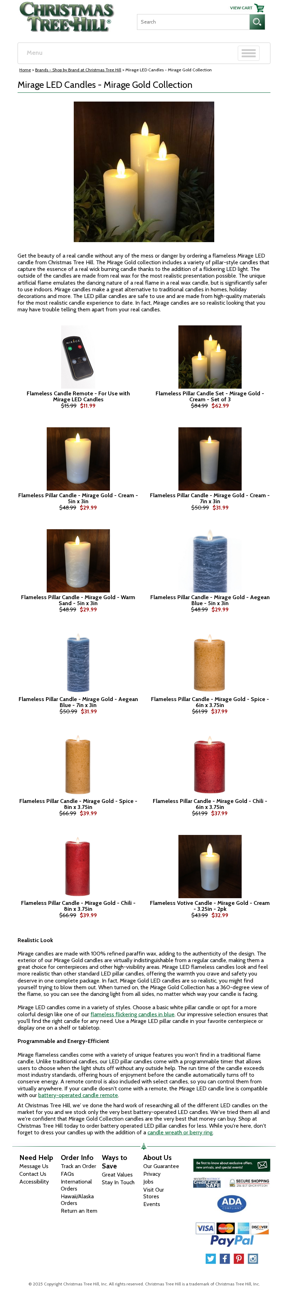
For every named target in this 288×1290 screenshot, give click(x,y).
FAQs (67, 1174)
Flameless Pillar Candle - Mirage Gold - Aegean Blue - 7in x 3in (78, 702)
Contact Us (32, 1174)
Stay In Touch (118, 1182)
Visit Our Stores (153, 1193)
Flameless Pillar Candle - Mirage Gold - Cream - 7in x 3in (210, 498)
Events (151, 1204)
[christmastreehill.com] (67, 14)
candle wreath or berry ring (180, 1132)
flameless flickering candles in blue (133, 1014)
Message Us (33, 1166)
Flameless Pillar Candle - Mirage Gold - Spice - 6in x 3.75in (210, 702)
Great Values (117, 1174)
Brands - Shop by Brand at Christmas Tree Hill (78, 69)
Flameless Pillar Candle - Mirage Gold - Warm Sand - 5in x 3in (78, 600)
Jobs (148, 1181)
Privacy (152, 1174)
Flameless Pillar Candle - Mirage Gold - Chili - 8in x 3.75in (78, 906)
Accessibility (34, 1181)
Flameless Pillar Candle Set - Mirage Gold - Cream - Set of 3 (210, 396)
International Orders (76, 1185)
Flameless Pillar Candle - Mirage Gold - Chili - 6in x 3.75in (210, 804)
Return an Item (79, 1210)
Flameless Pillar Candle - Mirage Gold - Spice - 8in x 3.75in (78, 804)
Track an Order (78, 1166)
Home (25, 69)
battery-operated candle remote (78, 1095)
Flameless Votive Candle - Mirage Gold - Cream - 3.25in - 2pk (210, 906)
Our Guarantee (161, 1166)
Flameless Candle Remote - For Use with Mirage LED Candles (78, 396)
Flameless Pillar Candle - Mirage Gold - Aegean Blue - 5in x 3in (210, 600)
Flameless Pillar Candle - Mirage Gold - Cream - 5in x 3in (78, 498)
